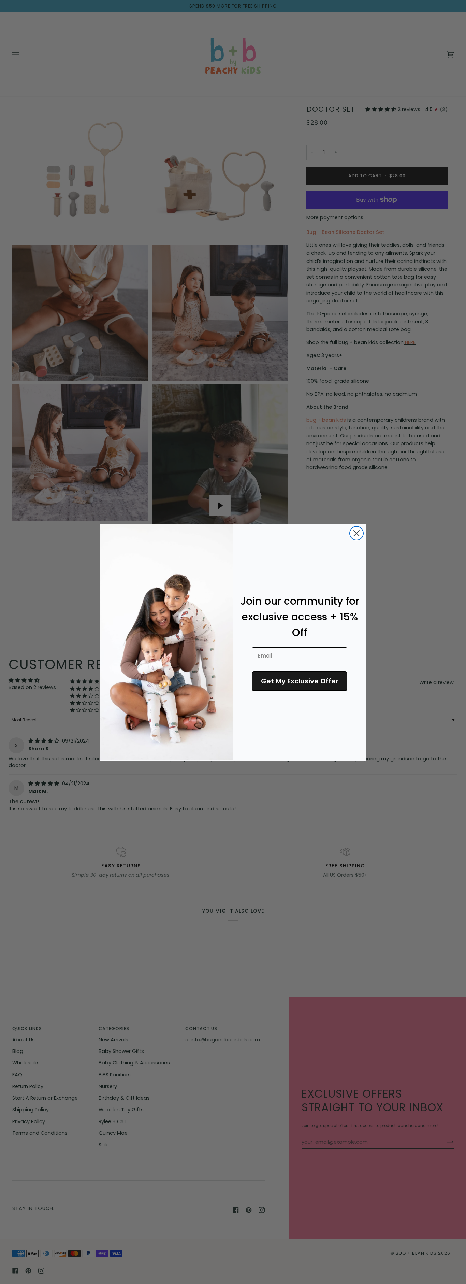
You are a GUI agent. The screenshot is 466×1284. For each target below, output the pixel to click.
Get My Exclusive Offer (299, 681)
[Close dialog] (356, 533)
